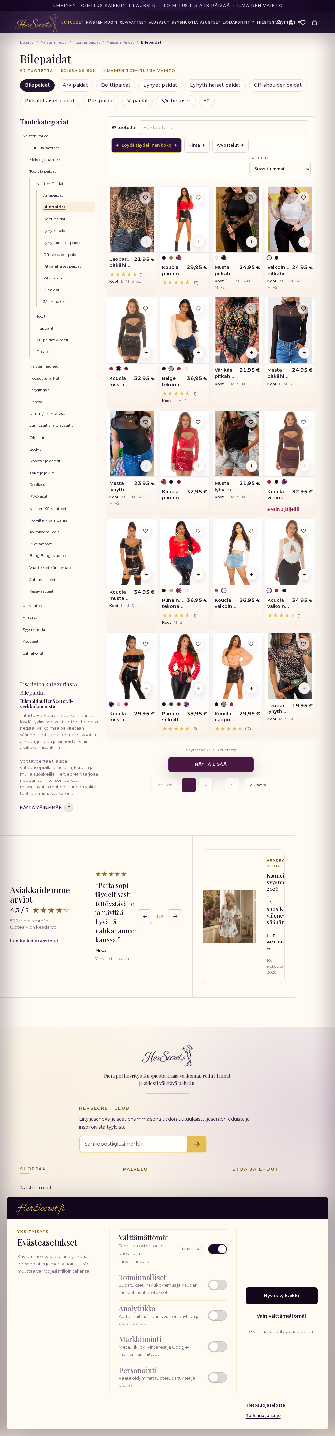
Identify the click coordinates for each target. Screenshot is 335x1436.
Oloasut (36, 437)
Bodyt (35, 449)
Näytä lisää (211, 764)
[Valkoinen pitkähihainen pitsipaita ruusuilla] (290, 219)
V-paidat (137, 101)
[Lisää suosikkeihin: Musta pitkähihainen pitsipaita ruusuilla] (251, 197)
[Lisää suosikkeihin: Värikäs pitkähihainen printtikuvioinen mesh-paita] (251, 308)
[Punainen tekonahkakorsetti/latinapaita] (184, 552)
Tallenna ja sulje (263, 1415)
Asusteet (31, 641)
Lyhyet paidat (160, 85)
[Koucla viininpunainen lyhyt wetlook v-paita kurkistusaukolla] (290, 443)
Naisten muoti (54, 42)
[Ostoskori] (314, 22)
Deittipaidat (115, 85)
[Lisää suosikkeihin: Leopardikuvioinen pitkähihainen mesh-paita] (145, 197)
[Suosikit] (303, 22)
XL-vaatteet (34, 605)
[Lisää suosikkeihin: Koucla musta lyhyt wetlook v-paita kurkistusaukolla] (145, 308)
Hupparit (45, 328)
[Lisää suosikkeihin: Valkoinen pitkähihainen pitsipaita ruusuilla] (303, 197)
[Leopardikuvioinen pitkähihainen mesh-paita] (132, 219)
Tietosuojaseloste (265, 1405)
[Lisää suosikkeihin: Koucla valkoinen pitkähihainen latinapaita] (251, 530)
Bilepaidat (37, 85)
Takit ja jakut (41, 472)
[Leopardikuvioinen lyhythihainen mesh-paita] (290, 665)
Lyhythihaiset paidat (215, 85)
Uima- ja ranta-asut (48, 413)
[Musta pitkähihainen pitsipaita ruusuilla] (237, 219)
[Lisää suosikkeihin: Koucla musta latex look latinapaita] (145, 644)
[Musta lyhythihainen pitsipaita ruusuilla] (237, 443)
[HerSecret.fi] (36, 23)
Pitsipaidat (101, 101)
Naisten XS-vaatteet (48, 508)
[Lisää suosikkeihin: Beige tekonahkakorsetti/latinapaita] (198, 308)
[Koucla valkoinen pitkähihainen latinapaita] (237, 552)
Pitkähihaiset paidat (50, 101)
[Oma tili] (291, 22)
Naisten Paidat (120, 42)
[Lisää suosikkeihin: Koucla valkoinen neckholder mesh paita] (303, 530)
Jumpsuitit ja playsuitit (51, 425)
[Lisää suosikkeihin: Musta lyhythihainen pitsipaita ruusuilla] (251, 422)
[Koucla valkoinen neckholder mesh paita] (290, 552)
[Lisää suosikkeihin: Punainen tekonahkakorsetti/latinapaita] (198, 530)
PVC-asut (38, 496)
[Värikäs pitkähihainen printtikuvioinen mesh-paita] (237, 330)
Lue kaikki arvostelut (34, 940)
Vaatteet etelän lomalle (50, 567)
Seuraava (257, 784)
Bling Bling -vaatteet (49, 555)
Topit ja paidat (87, 42)
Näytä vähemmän (45, 808)
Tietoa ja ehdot (252, 1169)
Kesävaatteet (41, 591)
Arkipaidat (75, 85)
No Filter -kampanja (48, 520)
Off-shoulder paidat (278, 85)
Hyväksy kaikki (281, 1296)
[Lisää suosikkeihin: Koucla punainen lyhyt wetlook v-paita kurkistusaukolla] (198, 422)
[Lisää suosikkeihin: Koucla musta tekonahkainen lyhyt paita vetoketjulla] (145, 530)
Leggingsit (39, 389)
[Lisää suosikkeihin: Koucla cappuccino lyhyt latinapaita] (251, 644)
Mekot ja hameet (45, 159)
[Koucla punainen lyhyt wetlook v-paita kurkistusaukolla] (184, 443)
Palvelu (135, 1169)
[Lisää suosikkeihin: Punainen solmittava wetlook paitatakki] (198, 644)
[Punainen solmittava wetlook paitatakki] (184, 665)
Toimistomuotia (44, 532)
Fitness (35, 401)
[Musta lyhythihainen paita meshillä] (132, 443)
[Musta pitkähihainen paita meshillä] (290, 330)
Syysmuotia (34, 629)
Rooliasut (38, 484)
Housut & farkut (44, 378)
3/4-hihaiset (175, 101)
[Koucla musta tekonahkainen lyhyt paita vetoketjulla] (132, 552)
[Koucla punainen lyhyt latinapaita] (184, 219)
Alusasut (31, 617)
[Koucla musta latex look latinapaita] (132, 665)
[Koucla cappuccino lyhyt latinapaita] (237, 665)
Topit (41, 316)
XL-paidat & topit (52, 339)
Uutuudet (72, 22)
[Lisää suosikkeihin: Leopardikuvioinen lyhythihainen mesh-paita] (303, 644)
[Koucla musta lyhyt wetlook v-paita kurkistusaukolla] (132, 330)
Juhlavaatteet (42, 579)
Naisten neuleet (43, 366)
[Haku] (279, 22)
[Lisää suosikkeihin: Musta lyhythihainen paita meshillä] (145, 422)
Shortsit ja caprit (45, 460)
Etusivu (27, 42)
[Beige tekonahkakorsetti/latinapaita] (184, 330)
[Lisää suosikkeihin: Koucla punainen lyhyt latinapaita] (198, 197)
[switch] (173, 1284)
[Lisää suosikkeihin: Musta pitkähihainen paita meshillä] (303, 308)
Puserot (43, 351)
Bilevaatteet (40, 543)
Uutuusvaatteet (44, 147)
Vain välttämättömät (282, 1316)
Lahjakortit (33, 653)
